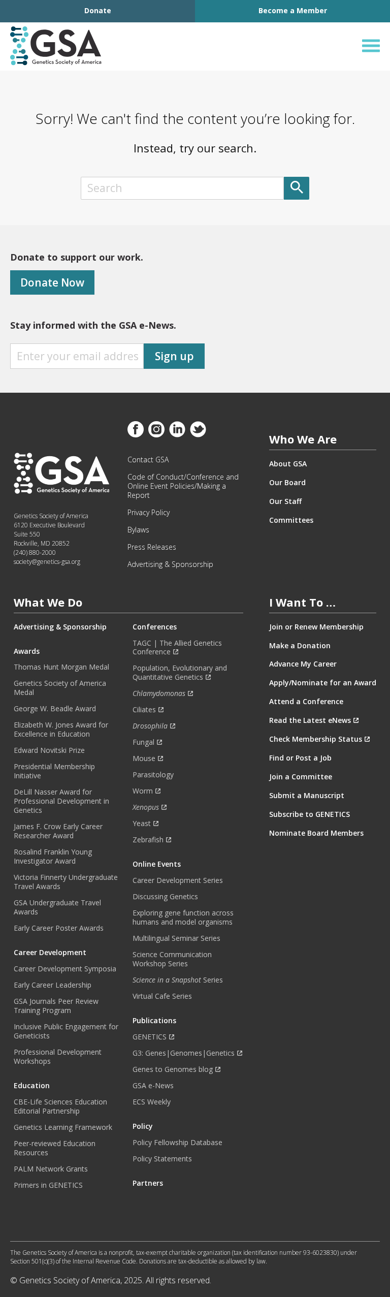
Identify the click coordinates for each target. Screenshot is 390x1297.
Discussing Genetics (165, 896)
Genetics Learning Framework (63, 1127)
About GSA (288, 463)
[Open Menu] (371, 46)
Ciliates (144, 709)
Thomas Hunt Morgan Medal (61, 667)
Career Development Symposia (65, 968)
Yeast (142, 823)
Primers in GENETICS (48, 1185)
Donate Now (52, 282)
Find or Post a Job (300, 758)
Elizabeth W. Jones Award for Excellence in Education (61, 729)
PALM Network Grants (51, 1169)
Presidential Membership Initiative (54, 771)
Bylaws (138, 529)
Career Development (50, 952)
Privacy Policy (148, 512)
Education (32, 1085)
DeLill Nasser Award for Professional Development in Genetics (61, 801)
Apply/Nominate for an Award (322, 682)
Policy (143, 1126)
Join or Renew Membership (316, 626)
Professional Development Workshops (58, 1057)
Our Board (287, 482)
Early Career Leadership (52, 985)
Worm (143, 791)
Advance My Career (303, 664)
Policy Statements (162, 1158)
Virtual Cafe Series (162, 996)
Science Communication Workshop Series (172, 959)
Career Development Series (178, 880)
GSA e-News (153, 1085)
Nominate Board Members (316, 833)
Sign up (174, 356)
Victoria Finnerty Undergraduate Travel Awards (66, 882)
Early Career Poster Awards (59, 928)
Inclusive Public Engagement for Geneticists (66, 1031)
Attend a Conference (306, 701)
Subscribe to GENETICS (309, 814)
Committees (291, 520)
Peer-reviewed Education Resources (54, 1148)
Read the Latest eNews (310, 720)
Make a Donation (300, 645)
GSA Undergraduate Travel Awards (57, 907)
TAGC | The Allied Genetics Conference (177, 648)
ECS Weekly (152, 1101)
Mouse (144, 758)
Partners (148, 1183)
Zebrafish (148, 839)
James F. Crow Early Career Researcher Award (58, 831)
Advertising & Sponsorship (170, 564)
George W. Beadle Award (55, 708)
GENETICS (150, 1036)
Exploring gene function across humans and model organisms (183, 917)
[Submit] (296, 188)
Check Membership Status (315, 739)
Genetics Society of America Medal (60, 688)
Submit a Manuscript (306, 795)
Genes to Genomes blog (173, 1069)
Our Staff (285, 501)
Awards (27, 651)
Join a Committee (300, 776)
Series (178, 980)
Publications (154, 1020)
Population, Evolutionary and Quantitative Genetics (180, 672)
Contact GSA (148, 459)
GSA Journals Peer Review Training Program (56, 1006)
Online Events (157, 864)
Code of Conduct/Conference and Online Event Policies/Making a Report (183, 486)
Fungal (143, 742)
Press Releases (151, 547)
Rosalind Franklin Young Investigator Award (53, 856)
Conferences (155, 626)
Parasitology (153, 774)
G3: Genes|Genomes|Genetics (184, 1053)
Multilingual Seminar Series (176, 938)
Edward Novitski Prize (49, 750)
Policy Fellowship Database (177, 1142)
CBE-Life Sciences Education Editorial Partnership (60, 1106)
